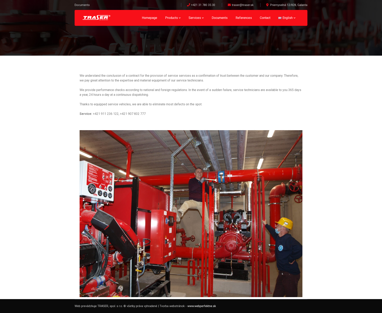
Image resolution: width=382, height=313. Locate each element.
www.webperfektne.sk (201, 306)
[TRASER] (96, 17)
